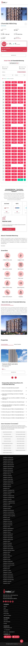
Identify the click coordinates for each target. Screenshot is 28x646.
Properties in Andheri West (8, 459)
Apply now (9, 229)
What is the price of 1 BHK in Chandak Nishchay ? (12, 412)
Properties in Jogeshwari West (9, 503)
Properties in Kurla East (7, 521)
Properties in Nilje (6, 554)
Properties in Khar (6, 517)
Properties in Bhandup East (8, 464)
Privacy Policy (6, 613)
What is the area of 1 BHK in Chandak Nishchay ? (12, 409)
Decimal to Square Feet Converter (7, 443)
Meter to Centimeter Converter (7, 436)
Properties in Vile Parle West (8, 579)
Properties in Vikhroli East (8, 574)
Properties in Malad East (8, 535)
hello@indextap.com (8, 627)
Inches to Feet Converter (20, 441)
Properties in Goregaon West (8, 497)
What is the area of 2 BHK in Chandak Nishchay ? (12, 415)
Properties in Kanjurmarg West (9, 515)
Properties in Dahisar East (8, 481)
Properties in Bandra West (8, 462)
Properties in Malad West (8, 537)
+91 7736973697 (7, 629)
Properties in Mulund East (8, 546)
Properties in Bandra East (8, 461)
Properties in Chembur (7, 475)
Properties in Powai (6, 559)
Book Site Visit (13, 55)
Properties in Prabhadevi (8, 561)
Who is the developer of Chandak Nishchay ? (12, 391)
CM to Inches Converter (7, 434)
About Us (5, 606)
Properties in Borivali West (8, 472)
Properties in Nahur (6, 552)
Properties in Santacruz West (8, 565)
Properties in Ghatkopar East (8, 490)
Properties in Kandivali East (8, 510)
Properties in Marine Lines (8, 539)
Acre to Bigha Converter (7, 445)
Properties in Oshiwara (7, 555)
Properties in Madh (6, 526)
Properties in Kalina (7, 508)
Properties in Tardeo (7, 570)
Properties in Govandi (7, 499)
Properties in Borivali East (8, 470)
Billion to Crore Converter (7, 450)
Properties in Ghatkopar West (8, 492)
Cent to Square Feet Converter (20, 434)
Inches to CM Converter (7, 441)
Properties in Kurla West (7, 523)
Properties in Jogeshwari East (9, 501)
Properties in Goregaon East (8, 495)
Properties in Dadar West (8, 479)
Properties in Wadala (7, 581)
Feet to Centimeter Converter (20, 436)
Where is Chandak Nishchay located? (10, 388)
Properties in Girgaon (7, 493)
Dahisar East (3, 25)
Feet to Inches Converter (20, 443)
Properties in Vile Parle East (8, 577)
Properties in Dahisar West (8, 482)
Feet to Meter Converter (20, 445)
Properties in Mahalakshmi (8, 528)
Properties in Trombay (7, 572)
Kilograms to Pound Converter (20, 450)
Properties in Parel (6, 557)
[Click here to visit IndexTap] (4, 2)
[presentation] (2, 14)
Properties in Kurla (6, 519)
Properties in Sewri (6, 566)
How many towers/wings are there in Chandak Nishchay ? (12, 394)
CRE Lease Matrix (7, 621)
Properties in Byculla (7, 473)
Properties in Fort (6, 488)
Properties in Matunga (7, 543)
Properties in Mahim (7, 532)
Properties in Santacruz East (8, 563)
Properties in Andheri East (8, 457)
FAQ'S (5, 608)
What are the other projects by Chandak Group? (12, 402)
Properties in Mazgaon (7, 545)
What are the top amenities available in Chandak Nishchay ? (13, 398)
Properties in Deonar (7, 484)
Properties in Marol (6, 541)
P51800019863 (21, 72)
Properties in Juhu (6, 504)
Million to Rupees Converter (7, 452)
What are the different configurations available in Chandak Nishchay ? (13, 405)
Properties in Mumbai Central (8, 550)
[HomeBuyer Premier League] (21, 641)
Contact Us (6, 611)
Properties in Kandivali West (8, 512)
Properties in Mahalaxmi (8, 530)
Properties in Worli (6, 583)
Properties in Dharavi (7, 486)
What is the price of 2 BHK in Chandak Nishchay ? (13, 418)
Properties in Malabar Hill (8, 534)
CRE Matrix (6, 619)
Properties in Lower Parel (7, 524)
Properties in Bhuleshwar (8, 468)
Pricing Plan (6, 609)
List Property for (14, 63)
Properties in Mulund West (8, 548)
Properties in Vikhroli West (8, 576)
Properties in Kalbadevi (7, 506)
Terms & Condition (7, 615)
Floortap (5, 623)
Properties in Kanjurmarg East (9, 514)
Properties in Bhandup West (8, 466)
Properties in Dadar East (7, 477)
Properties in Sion (6, 568)
